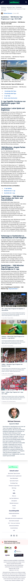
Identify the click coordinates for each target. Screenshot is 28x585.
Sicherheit (14, 516)
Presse (14, 508)
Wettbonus (3, 7)
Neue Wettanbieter (14, 478)
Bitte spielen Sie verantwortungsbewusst (14, 518)
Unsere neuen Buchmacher (10, 98)
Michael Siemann (8, 13)
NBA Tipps (14, 488)
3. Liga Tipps (7, 96)
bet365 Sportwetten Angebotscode (14, 476)
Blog (14, 490)
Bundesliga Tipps (14, 483)
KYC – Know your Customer (14, 523)
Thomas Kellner (10, 318)
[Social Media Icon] (11, 536)
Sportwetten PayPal (14, 480)
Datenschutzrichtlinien (14, 525)
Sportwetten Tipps (11, 7)
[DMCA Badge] (9, 547)
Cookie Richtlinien (14, 528)
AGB (14, 530)
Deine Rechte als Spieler (14, 520)
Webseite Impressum (14, 503)
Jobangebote (14, 500)
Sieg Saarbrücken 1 (13, 289)
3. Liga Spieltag (8, 188)
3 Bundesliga (18, 7)
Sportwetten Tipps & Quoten (14, 473)
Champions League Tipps (14, 485)
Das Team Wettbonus (14, 498)
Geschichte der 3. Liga (9, 193)
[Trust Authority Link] (18, 551)
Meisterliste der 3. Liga (9, 191)
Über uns (14, 496)
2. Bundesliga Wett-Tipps (10, 93)
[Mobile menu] (2, 2)
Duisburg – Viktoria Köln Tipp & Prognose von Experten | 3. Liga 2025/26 (13, 337)
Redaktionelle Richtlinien (14, 513)
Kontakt (14, 505)
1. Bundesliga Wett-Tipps (10, 91)
